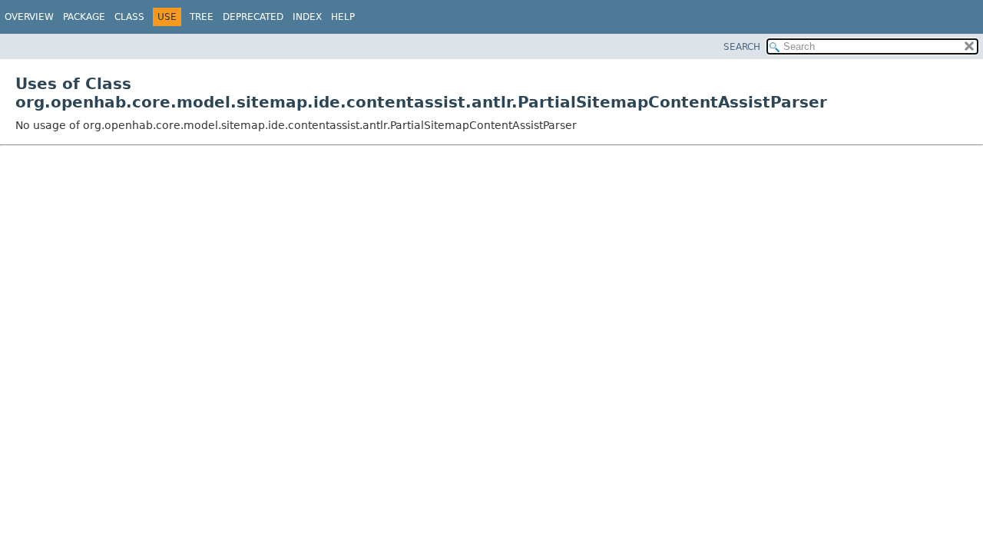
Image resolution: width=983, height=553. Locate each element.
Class (129, 17)
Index (307, 17)
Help (343, 17)
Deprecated (253, 17)
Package (84, 17)
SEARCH (741, 46)
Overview (29, 17)
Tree (201, 17)
